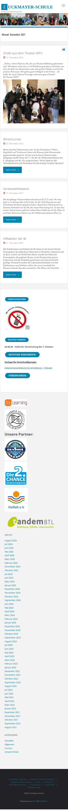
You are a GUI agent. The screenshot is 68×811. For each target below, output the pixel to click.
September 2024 (13, 600)
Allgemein (9, 744)
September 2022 (13, 682)
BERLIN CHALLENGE (22, 782)
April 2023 (9, 656)
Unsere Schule (11, 751)
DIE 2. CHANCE (45, 782)
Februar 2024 (11, 619)
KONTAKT (50, 785)
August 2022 (11, 686)
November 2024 (12, 592)
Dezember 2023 (12, 626)
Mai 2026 (9, 551)
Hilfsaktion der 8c (15, 239)
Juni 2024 (9, 604)
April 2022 (9, 701)
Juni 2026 (9, 548)
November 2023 (12, 630)
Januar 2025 (10, 585)
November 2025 (12, 566)
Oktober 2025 (11, 570)
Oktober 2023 (11, 633)
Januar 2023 (10, 667)
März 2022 (10, 705)
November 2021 (12, 716)
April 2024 (9, 611)
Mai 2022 (9, 697)
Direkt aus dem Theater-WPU (23, 53)
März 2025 (10, 581)
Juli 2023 (9, 645)
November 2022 (12, 674)
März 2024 (10, 615)
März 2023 (10, 660)
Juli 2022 (9, 690)
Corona (8, 748)
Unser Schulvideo (17, 299)
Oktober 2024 (11, 596)
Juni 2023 (9, 648)
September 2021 (13, 723)
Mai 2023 (9, 652)
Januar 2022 (10, 708)
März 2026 (10, 559)
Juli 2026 (9, 544)
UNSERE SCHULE (18, 779)
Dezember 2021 (12, 712)
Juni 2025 (9, 577)
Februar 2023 (11, 663)
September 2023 (13, 637)
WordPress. (43, 801)
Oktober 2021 (11, 719)
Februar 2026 (11, 563)
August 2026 (11, 540)
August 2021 (11, 727)
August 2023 (11, 641)
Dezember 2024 (12, 589)
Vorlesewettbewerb (16, 189)
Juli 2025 (9, 574)
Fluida (34, 801)
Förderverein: (18, 375)
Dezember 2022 (12, 671)
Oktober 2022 (11, 678)
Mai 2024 (9, 607)
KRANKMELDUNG (18, 785)
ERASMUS (36, 785)
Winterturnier (12, 139)
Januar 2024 (10, 622)
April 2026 (9, 555)
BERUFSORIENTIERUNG (43, 779)
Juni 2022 (9, 693)
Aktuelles (9, 740)
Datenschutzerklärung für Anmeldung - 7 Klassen (28, 368)
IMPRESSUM (34, 787)
